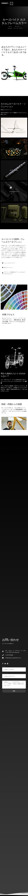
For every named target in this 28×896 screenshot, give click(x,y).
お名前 (4, 666)
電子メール (5, 673)
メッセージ (5, 679)
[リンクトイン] (7, 663)
